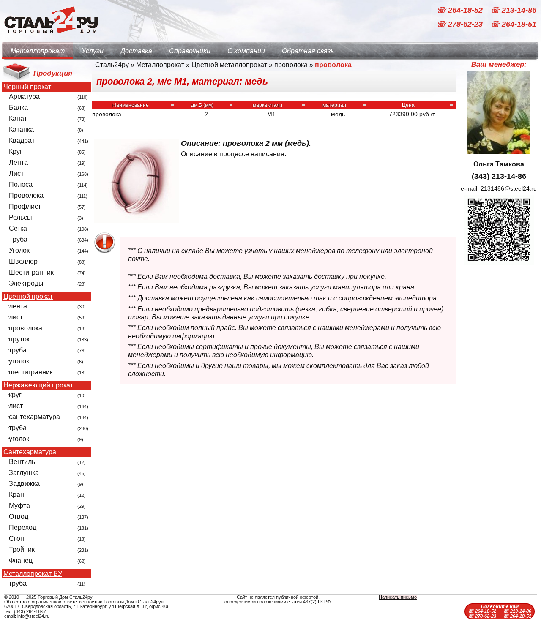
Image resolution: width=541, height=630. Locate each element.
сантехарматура (34, 416)
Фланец (21, 560)
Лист (16, 173)
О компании (246, 51)
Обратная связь (308, 51)
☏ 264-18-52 (461, 10)
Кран (16, 494)
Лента (18, 162)
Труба (18, 239)
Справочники (189, 51)
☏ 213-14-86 (513, 10)
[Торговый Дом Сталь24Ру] (50, 37)
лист (16, 317)
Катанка (21, 129)
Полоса (21, 184)
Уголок (19, 250)
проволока (25, 328)
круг (15, 394)
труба (18, 350)
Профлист (25, 206)
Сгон (16, 538)
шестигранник (31, 372)
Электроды (26, 283)
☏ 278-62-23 (461, 24)
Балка (18, 107)
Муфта (19, 505)
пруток (19, 339)
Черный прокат (27, 87)
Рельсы (20, 217)
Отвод (18, 516)
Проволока (26, 195)
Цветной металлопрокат (229, 64)
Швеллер (23, 261)
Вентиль (22, 461)
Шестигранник (31, 272)
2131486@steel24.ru (509, 188)
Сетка (18, 228)
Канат (18, 118)
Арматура (24, 96)
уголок (19, 361)
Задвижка (24, 483)
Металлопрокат (38, 51)
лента (18, 306)
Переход (22, 527)
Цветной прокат (28, 296)
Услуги (93, 51)
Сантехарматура (29, 452)
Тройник (22, 549)
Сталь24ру (112, 64)
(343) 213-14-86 (499, 176)
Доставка (136, 51)
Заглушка (24, 472)
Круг (15, 151)
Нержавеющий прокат (38, 385)
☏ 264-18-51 (513, 24)
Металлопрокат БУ (32, 573)
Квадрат (22, 140)
